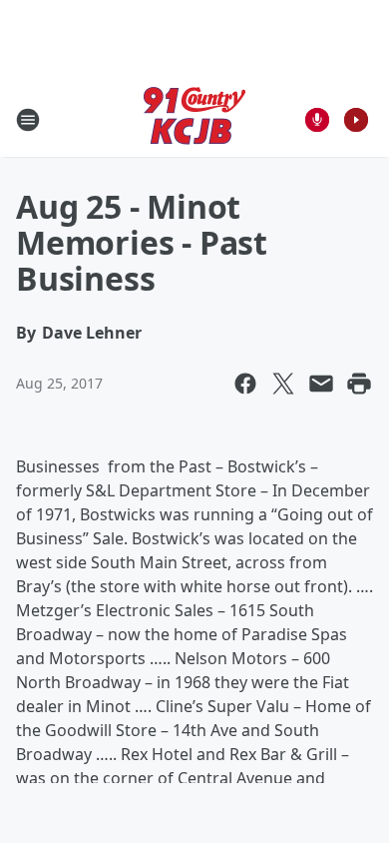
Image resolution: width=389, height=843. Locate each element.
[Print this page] (359, 384)
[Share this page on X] (283, 384)
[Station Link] (194, 119)
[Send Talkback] (317, 120)
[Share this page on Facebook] (245, 384)
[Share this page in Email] (321, 384)
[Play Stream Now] (356, 120)
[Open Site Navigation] (28, 120)
